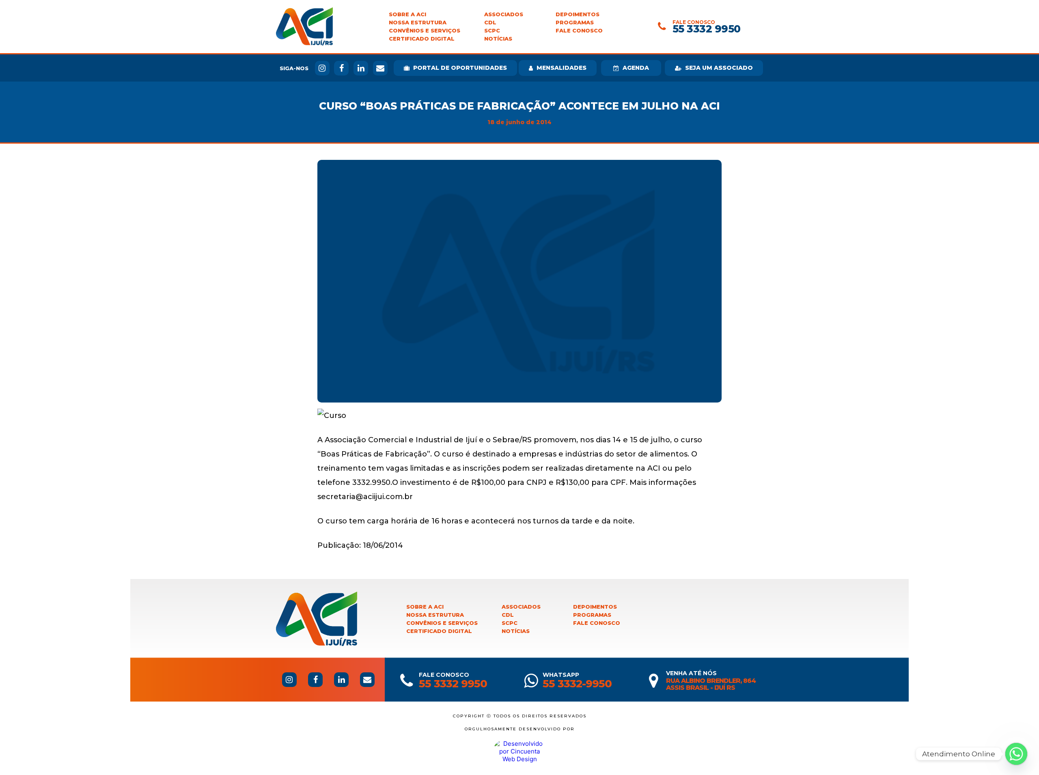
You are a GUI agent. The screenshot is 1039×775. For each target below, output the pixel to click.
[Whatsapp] (1016, 754)
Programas (575, 22)
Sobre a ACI (407, 14)
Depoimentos (577, 14)
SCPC (492, 31)
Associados (503, 14)
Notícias (498, 39)
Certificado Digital (422, 39)
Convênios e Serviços (424, 31)
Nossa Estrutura (417, 22)
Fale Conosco (579, 31)
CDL (490, 22)
